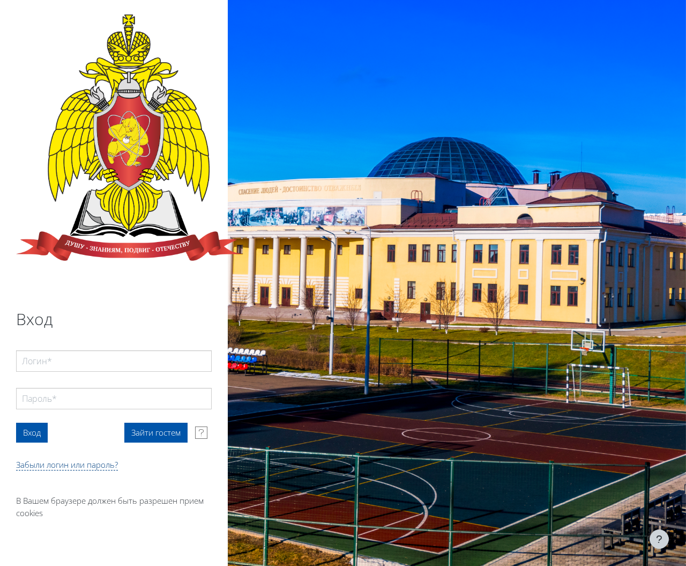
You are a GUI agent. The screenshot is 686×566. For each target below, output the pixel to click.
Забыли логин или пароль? (67, 464)
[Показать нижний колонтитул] (659, 539)
